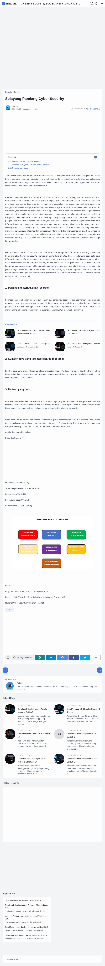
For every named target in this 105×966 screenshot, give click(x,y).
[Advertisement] (52, 28)
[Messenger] (62, 657)
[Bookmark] (8, 658)
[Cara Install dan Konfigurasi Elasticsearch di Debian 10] (10, 351)
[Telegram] (51, 657)
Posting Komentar (24, 657)
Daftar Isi (12, 157)
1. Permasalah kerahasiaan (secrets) (25, 161)
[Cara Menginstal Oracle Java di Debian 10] (10, 738)
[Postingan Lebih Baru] (99, 670)
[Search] (96, 3)
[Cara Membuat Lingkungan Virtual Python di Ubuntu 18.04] (10, 763)
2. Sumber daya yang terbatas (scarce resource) (30, 164)
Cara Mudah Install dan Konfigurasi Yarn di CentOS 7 (26, 927)
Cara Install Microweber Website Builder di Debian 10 (26, 935)
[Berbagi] (96, 657)
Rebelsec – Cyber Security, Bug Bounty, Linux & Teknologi (46, 3)
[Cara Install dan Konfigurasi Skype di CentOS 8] (59, 763)
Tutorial (10, 610)
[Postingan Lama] (5, 670)
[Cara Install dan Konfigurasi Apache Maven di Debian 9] (60, 351)
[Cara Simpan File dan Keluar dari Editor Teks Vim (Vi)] (60, 337)
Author (19, 683)
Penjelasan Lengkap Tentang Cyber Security (23, 900)
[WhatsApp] (40, 657)
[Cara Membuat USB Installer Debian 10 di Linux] (59, 713)
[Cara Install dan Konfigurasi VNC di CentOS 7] (59, 738)
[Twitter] (85, 657)
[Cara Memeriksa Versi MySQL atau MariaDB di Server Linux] (10, 337)
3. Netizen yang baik (19, 168)
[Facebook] (74, 657)
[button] (92, 108)
